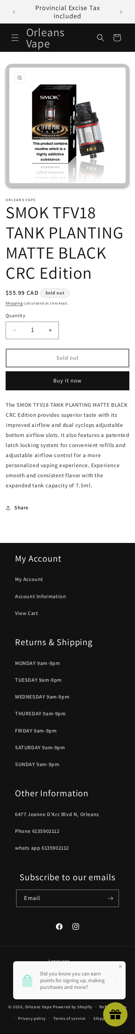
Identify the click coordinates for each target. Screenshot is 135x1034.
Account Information (40, 596)
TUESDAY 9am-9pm (38, 680)
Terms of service (69, 1018)
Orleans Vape (38, 1006)
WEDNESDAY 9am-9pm (42, 696)
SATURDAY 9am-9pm (40, 747)
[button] (15, 37)
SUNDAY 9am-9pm (37, 764)
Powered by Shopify (72, 1006)
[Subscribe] (110, 898)
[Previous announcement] (14, 12)
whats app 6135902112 (42, 847)
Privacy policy (32, 1018)
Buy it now (67, 380)
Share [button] (21, 507)
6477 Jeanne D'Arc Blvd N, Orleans (57, 814)
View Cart (26, 613)
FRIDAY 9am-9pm (36, 730)
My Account (29, 579)
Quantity (15, 315)
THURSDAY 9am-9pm (40, 713)
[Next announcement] (121, 12)
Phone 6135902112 (37, 831)
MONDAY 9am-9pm (37, 663)
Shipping (14, 303)
